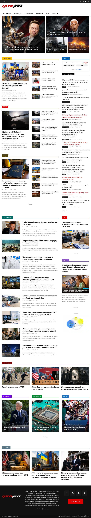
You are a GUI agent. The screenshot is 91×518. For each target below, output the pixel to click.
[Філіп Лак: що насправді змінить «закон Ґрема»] (45, 376)
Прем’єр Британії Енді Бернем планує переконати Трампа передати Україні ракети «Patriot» (74, 476)
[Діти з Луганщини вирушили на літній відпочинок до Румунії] (15, 71)
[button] (87, 14)
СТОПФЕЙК (75, 70)
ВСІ (67, 65)
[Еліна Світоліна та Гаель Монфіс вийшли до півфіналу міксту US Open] (75, 416)
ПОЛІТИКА (86, 69)
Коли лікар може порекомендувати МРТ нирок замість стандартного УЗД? (39, 313)
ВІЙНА (5, 107)
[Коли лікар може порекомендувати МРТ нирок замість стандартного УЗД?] (11, 317)
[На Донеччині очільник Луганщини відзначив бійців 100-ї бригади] (36, 65)
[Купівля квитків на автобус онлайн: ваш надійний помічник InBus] (11, 301)
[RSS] (83, 1)
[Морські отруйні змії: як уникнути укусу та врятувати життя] (11, 246)
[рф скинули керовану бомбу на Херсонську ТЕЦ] (56, 45)
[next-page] (66, 211)
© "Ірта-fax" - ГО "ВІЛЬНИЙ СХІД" (10, 516)
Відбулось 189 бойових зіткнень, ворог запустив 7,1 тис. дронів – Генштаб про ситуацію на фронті (14, 135)
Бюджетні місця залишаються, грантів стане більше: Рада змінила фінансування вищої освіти (75, 268)
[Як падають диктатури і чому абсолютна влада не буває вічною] (75, 376)
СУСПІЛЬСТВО (85, 70)
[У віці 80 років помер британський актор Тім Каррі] (11, 227)
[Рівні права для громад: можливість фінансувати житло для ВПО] (36, 73)
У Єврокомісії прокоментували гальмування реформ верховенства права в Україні (45, 475)
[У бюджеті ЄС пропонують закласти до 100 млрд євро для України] (67, 26)
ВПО (68, 66)
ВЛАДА (5, 156)
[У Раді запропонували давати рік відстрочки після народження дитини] (36, 178)
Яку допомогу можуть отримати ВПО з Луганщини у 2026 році (75, 224)
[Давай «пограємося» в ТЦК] (16, 376)
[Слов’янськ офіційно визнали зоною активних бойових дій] (36, 170)
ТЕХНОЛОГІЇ (76, 71)
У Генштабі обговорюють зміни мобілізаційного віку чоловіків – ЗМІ (38, 278)
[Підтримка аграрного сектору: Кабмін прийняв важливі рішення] (36, 194)
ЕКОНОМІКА (75, 66)
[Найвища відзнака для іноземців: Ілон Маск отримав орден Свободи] (23, 34)
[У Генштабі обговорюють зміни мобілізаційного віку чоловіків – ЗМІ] (11, 282)
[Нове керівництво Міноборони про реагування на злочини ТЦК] (36, 186)
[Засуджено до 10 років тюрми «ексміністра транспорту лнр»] (36, 80)
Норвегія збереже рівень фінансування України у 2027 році (14, 427)
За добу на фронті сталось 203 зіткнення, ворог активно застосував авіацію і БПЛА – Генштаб (50, 113)
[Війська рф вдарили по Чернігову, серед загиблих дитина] (78, 45)
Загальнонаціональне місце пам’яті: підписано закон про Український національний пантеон (14, 184)
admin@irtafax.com (44, 509)
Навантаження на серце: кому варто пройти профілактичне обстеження (37, 258)
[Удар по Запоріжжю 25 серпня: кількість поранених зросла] (36, 121)
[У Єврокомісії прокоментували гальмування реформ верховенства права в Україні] (45, 461)
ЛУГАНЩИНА (7, 58)
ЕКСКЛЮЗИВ (85, 66)
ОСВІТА (73, 69)
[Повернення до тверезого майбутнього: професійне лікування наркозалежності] (11, 334)
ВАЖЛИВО (73, 65)
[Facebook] (81, 1)
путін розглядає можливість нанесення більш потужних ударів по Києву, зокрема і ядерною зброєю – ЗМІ (75, 107)
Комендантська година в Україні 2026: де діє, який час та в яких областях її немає (39, 346)
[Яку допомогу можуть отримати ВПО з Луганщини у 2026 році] (75, 239)
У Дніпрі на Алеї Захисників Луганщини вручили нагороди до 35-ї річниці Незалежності (50, 96)
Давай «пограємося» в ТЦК (13, 387)
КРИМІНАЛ (76, 67)
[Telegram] (86, 1)
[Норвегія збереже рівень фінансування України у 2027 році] (15, 416)
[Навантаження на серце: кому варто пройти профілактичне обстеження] (11, 262)
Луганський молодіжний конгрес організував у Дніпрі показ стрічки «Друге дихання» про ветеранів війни (50, 88)
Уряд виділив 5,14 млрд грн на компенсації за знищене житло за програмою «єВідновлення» (49, 162)
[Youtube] (88, 1)
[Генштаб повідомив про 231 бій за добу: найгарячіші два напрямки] (36, 145)
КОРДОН (68, 67)
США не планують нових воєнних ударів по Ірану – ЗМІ (15, 474)
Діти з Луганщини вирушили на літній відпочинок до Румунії (14, 85)
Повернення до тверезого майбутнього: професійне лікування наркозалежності (39, 330)
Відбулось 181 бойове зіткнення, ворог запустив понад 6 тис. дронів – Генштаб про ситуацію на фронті (50, 136)
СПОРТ (67, 70)
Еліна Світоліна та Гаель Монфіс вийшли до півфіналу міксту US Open (75, 427)
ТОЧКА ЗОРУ (85, 71)
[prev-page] (63, 211)
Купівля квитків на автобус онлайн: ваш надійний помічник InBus (39, 297)
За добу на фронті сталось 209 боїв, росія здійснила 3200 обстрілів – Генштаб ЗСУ (49, 129)
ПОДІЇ (79, 69)
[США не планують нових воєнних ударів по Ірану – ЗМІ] (16, 461)
